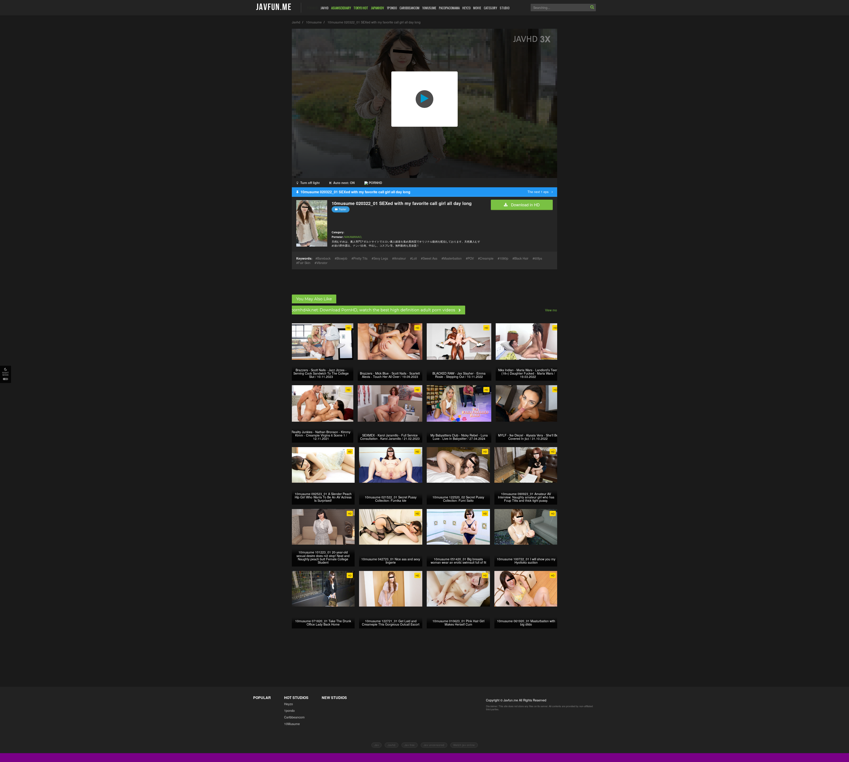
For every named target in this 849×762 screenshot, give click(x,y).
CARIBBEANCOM (409, 7)
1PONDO (392, 7)
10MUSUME (429, 7)
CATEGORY (490, 7)
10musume (314, 22)
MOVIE (477, 7)
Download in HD (525, 204)
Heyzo (288, 704)
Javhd (296, 22)
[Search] (592, 7)
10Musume (292, 724)
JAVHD (324, 7)
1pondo (289, 710)
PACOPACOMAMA (449, 7)
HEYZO (466, 7)
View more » (553, 310)
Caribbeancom (294, 717)
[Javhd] (273, 7)
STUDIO (504, 7)
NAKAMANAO (352, 237)
